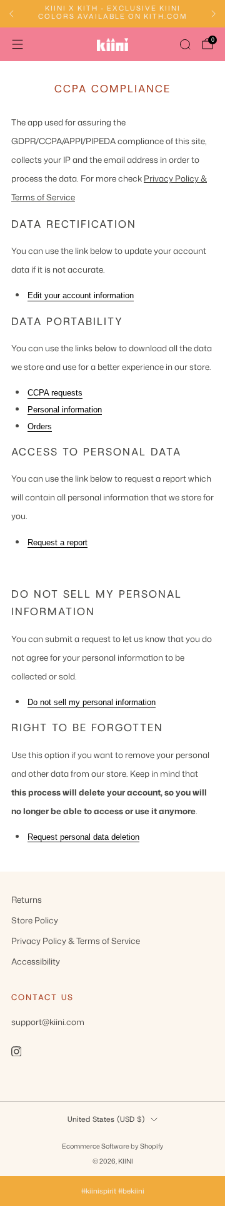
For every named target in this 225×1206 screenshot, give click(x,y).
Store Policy (34, 920)
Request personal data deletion (83, 837)
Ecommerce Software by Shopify (112, 1145)
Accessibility (35, 961)
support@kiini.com (47, 1022)
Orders (40, 426)
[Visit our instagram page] (16, 1051)
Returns (26, 899)
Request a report (58, 542)
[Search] (185, 44)
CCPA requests (55, 392)
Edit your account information (81, 295)
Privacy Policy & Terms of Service (75, 940)
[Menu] (17, 44)
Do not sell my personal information (92, 702)
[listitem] (112, 14)
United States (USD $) (106, 1119)
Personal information (65, 409)
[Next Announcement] (213, 13)
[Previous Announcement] (11, 13)
